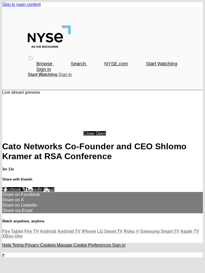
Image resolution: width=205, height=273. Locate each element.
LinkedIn (35, 189)
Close (89, 133)
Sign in (43, 69)
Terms (18, 245)
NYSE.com (116, 63)
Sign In (65, 74)
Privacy (32, 245)
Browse (45, 63)
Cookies (48, 245)
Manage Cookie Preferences (84, 245)
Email (49, 189)
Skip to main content (21, 4)
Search (79, 63)
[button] (30, 58)
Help (7, 245)
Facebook (12, 189)
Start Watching (161, 63)
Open (101, 133)
